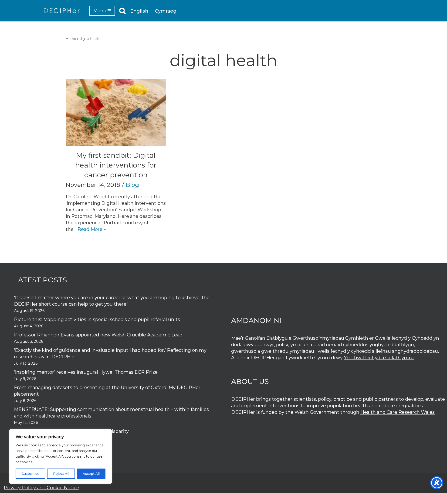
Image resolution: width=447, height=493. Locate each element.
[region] (60, 456)
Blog (132, 184)
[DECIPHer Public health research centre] (61, 11)
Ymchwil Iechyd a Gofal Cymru (379, 357)
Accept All (91, 474)
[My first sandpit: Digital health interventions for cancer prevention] (116, 112)
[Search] (122, 10)
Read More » (92, 229)
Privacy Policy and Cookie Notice (41, 487)
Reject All (61, 474)
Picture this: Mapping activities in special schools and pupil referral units (97, 319)
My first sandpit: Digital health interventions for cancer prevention (115, 165)
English (139, 11)
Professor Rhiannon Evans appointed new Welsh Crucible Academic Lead (98, 335)
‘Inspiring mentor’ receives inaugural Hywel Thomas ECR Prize (86, 372)
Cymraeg (165, 11)
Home (71, 39)
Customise (30, 474)
